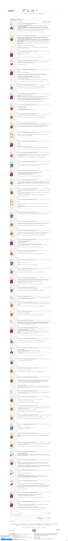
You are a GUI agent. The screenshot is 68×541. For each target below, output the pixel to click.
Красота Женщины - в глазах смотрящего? (28, 23)
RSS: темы (24, 527)
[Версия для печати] (17, 49)
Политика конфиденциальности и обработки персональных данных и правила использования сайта (44, 538)
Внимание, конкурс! (35, 13)
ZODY (36, 10)
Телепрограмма (33, 10)
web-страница (31, 155)
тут (17, 78)
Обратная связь (44, 527)
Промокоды (32, 11)
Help (41, 527)
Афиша (28, 10)
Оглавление (25, 13)
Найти (28, 13)
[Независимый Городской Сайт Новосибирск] (12, 11)
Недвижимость (24, 9)
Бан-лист (36, 527)
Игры (36, 9)
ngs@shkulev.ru (16, 538)
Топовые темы (40, 13)
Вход (43, 13)
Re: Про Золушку (25, 296)
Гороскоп (32, 9)
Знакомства (23, 10)
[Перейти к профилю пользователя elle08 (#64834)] (11, 90)
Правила (39, 527)
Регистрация (31, 13)
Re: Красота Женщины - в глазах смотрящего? (28, 60)
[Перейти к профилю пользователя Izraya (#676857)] (11, 99)
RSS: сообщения (28, 527)
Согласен (6, 539)
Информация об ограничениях (37, 536)
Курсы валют (28, 11)
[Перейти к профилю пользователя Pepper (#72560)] (11, 474)
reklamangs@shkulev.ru (56, 533)
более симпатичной (42, 194)
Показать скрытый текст (20, 54)
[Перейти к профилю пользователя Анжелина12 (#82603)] (11, 353)
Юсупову (33, 194)
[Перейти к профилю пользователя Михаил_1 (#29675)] (11, 110)
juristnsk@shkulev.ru (24, 539)
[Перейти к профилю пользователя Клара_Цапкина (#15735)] (11, 137)
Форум (23, 11)
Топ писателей (32, 527)
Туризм (28, 9)
